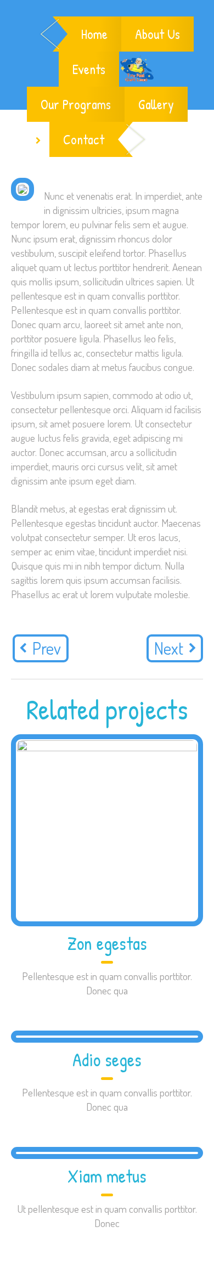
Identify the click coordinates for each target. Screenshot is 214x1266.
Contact (83, 139)
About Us (157, 34)
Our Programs (76, 104)
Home (94, 34)
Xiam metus (107, 1176)
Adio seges (107, 1060)
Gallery (156, 104)
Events (88, 69)
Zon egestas (107, 943)
